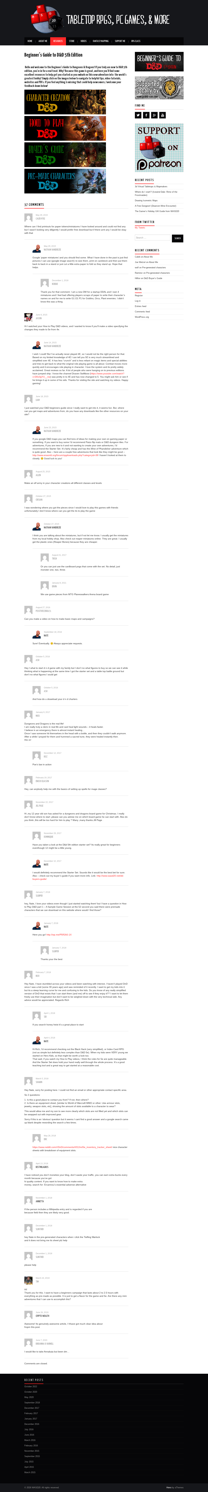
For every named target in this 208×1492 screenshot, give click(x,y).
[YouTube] (162, 115)
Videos (84, 41)
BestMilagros (42, 1167)
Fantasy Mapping (101, 41)
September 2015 (32, 1456)
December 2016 (31, 1424)
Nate (46, 635)
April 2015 (29, 1467)
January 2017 (30, 1419)
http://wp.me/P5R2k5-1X (59, 934)
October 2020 (30, 1392)
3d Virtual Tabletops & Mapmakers (151, 186)
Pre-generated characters (154, 267)
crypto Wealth (42, 1316)
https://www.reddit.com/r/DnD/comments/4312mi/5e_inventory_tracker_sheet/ (72, 1147)
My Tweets (140, 228)
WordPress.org (142, 317)
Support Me (120, 41)
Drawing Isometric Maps (146, 200)
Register (139, 295)
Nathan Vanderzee (52, 527)
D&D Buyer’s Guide (153, 278)
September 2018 (32, 1403)
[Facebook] (146, 115)
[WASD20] (104, 18)
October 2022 (30, 1386)
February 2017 (31, 1413)
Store (71, 41)
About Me (43, 41)
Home (30, 41)
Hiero (168, 1487)
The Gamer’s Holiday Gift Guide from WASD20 (157, 211)
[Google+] (154, 115)
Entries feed (140, 306)
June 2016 (29, 1435)
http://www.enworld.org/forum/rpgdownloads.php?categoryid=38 (65, 455)
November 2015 (31, 1451)
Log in (138, 301)
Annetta (40, 1201)
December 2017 (31, 1408)
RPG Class (135, 41)
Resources (58, 41)
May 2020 (29, 1397)
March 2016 (29, 1440)
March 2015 (29, 1472)
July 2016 (28, 1429)
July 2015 (28, 1462)
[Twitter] (138, 115)
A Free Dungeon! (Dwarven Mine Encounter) (155, 206)
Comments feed (142, 312)
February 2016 (31, 1445)
